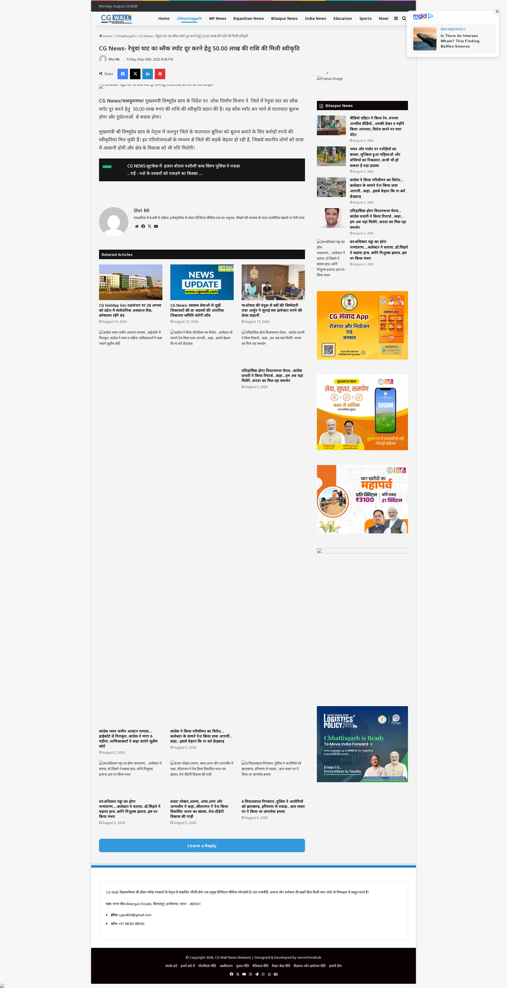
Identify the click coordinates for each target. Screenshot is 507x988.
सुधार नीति (242, 965)
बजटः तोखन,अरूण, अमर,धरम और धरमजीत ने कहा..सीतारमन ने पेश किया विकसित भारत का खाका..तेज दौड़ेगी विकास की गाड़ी (199, 809)
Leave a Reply (202, 845)
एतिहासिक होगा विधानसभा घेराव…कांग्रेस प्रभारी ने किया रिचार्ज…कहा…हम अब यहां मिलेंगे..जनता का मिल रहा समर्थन (272, 375)
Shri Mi (114, 59)
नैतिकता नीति (260, 965)
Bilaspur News (284, 18)
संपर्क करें (171, 965)
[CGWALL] (115, 18)
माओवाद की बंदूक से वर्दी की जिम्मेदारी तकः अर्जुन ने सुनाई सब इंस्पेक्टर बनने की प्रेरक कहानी (272, 310)
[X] (149, 226)
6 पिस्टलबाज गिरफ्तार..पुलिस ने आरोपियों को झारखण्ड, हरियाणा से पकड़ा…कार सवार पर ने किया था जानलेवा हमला (273, 806)
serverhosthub (309, 957)
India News (315, 18)
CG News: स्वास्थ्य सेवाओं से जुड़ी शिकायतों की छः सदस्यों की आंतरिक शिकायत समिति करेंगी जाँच (197, 310)
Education (343, 18)
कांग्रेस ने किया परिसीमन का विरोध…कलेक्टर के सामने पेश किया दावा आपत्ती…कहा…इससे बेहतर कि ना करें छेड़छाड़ (201, 736)
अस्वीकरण (226, 965)
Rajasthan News (248, 18)
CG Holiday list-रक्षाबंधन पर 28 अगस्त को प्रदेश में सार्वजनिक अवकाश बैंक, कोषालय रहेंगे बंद (130, 310)
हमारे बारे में (188, 965)
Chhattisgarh (189, 18)
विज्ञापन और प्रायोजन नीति (310, 965)
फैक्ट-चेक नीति (281, 965)
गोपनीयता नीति (207, 965)
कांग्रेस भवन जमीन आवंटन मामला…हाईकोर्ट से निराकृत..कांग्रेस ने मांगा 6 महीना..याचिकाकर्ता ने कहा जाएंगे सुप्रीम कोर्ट (128, 739)
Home (164, 18)
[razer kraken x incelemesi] (253, 986)
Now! (383, 18)
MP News (217, 18)
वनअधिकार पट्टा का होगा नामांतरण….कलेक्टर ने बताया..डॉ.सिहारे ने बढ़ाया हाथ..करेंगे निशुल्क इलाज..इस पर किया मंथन (130, 809)
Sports (365, 18)
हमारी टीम (335, 965)
